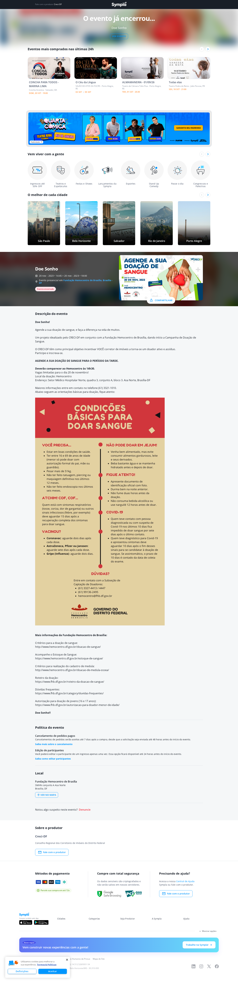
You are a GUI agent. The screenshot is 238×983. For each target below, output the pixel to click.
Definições (22, 971)
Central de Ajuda (185, 881)
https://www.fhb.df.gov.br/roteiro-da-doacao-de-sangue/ (69, 681)
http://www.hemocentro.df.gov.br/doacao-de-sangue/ (68, 647)
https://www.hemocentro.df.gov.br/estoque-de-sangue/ (69, 658)
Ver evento (119, 36)
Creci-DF (58, 4)
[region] (37, 967)
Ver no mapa (48, 794)
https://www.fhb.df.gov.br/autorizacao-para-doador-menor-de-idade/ (77, 705)
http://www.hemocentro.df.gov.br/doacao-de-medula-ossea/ (72, 670)
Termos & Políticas (46, 964)
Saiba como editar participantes (53, 758)
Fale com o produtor (54, 852)
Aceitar (52, 971)
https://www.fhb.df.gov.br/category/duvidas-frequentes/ (69, 693)
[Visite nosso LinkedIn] (193, 966)
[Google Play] (41, 922)
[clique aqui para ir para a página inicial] (119, 4)
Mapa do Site (99, 958)
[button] (13, 963)
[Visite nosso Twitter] (209, 966)
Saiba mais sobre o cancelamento (54, 744)
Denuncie (85, 809)
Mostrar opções (209, 931)
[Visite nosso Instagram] (201, 966)
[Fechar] (67, 959)
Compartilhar (163, 300)
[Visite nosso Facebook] (217, 966)
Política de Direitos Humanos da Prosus (72, 958)
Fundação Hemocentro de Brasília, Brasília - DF (76, 281)
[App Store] (25, 922)
